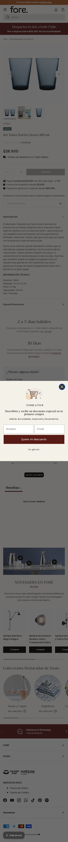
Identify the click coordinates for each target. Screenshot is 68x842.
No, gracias (34, 449)
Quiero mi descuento (34, 439)
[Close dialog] (62, 387)
